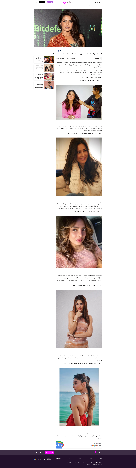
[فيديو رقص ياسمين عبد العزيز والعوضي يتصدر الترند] (49, 59)
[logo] (68, 2)
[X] (101, 2)
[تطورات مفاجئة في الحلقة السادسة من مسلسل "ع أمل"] (49, 68)
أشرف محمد (97, 58)
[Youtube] (95, 2)
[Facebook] (99, 2)
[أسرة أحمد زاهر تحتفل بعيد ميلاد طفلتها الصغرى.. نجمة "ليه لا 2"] (49, 76)
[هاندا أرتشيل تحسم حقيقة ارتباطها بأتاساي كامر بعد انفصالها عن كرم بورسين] (49, 85)
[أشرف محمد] (101, 58)
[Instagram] (97, 2)
